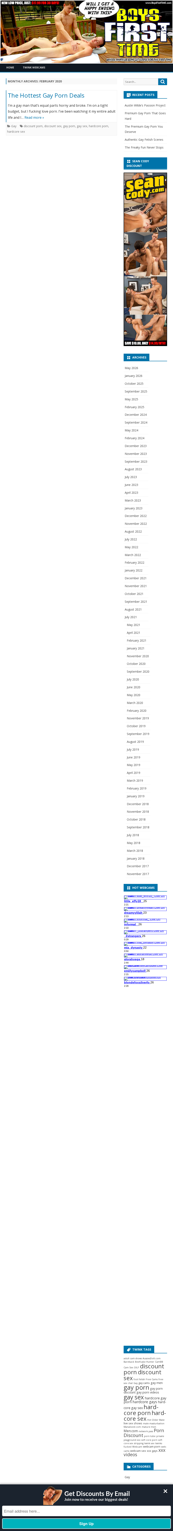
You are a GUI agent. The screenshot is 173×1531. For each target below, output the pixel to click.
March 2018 (135, 851)
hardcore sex (16, 132)
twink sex (149, 1443)
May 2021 (133, 625)
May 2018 (133, 843)
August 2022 (133, 531)
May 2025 (131, 399)
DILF (136, 1367)
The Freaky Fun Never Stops (144, 147)
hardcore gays (144, 1401)
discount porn (33, 126)
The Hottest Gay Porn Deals (46, 95)
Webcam (137, 1446)
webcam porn (151, 1446)
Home (10, 67)
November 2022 (136, 524)
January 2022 (133, 570)
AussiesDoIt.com (152, 1358)
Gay (13, 126)
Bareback (129, 1361)
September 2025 (136, 391)
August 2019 (135, 742)
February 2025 (134, 407)
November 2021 (136, 586)
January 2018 (136, 858)
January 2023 (133, 508)
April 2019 (133, 773)
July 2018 (133, 835)
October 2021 (134, 594)
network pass (146, 1431)
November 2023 (136, 454)
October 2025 (134, 384)
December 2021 (136, 578)
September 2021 (136, 602)
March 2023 (133, 500)
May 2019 (133, 765)
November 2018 (138, 812)
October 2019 (136, 726)
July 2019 (133, 749)
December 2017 (138, 866)
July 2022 (131, 539)
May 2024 (131, 430)
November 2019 (138, 718)
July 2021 (131, 617)
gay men (157, 1383)
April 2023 (131, 493)
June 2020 (133, 687)
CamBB (159, 1361)
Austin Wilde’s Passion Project (145, 105)
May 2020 (133, 695)
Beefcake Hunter (144, 1361)
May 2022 (131, 547)
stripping (138, 1443)
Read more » (34, 117)
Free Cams (152, 1379)
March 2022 (133, 555)
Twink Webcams (34, 67)
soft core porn (149, 1439)
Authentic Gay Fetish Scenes (144, 140)
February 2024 (134, 438)
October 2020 (136, 664)
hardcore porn (98, 126)
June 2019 (133, 757)
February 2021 (136, 640)
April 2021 (133, 633)
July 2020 (133, 679)
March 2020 (135, 703)
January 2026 (133, 376)
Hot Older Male (156, 1419)
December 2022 (136, 516)
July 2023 (131, 477)
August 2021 (133, 609)
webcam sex (138, 1451)
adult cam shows (133, 1358)
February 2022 (134, 562)
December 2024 (136, 415)
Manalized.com (132, 1426)
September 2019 (138, 734)
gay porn (69, 126)
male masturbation (153, 1423)
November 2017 (138, 874)
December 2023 (136, 446)
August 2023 (133, 469)
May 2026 (131, 368)
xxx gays (152, 1451)
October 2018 (136, 819)
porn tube (149, 1436)
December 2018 (138, 804)
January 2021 (136, 648)
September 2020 (138, 671)
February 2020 (136, 711)
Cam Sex (128, 1367)
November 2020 (138, 656)
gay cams (144, 1383)
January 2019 (136, 796)
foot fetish (139, 1379)
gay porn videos (148, 1392)
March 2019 (135, 780)
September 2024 (136, 422)
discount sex (52, 126)
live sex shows (133, 1423)
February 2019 (136, 788)
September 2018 (138, 827)
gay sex (82, 126)
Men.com (131, 1431)
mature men (149, 1426)
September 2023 (136, 461)
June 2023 (131, 485)
